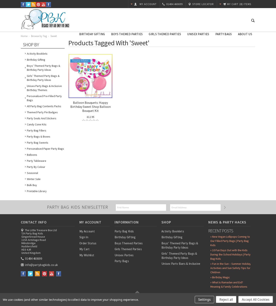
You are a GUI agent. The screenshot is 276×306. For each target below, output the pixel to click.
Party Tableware (36, 161)
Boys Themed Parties (127, 34)
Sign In (83, 237)
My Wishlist (86, 255)
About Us (245, 34)
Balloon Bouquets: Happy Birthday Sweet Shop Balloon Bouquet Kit (90, 107)
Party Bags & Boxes (38, 136)
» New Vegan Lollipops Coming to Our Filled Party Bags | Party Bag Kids (230, 241)
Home (24, 36)
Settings (204, 299)
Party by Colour (36, 167)
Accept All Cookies (256, 299)
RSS (33, 4)
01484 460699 (33, 258)
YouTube (43, 4)
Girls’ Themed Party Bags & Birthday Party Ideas (43, 78)
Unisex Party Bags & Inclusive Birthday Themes (44, 88)
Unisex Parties (198, 34)
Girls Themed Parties (165, 34)
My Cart (84, 249)
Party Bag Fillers (36, 130)
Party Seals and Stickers (41, 118)
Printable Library (37, 191)
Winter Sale (34, 179)
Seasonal (32, 173)
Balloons (32, 155)
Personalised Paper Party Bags (45, 148)
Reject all (226, 299)
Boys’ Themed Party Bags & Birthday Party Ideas (43, 68)
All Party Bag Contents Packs (44, 106)
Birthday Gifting (92, 34)
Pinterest (38, 4)
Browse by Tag (39, 36)
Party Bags (223, 34)
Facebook (23, 4)
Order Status (88, 243)
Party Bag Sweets (37, 142)
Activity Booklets (37, 53)
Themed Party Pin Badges (42, 112)
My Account (87, 231)
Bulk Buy (32, 185)
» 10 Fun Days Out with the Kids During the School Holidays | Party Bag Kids (230, 254)
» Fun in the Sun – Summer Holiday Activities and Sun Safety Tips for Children (230, 268)
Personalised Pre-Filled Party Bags (44, 98)
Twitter (28, 4)
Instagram (48, 4)
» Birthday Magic (220, 277)
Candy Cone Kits (36, 124)
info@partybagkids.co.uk (41, 265)
